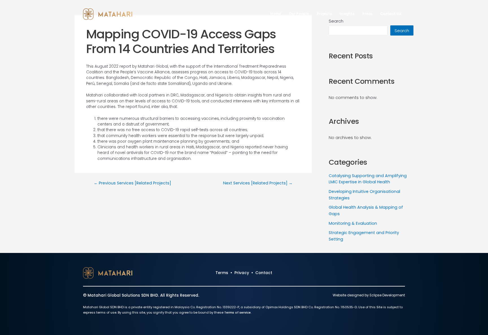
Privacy (241, 273)
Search (402, 31)
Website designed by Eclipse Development (369, 295)
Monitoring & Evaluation (353, 223)
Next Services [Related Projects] (258, 183)
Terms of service (237, 312)
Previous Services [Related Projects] (132, 183)
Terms (221, 273)
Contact (263, 273)
